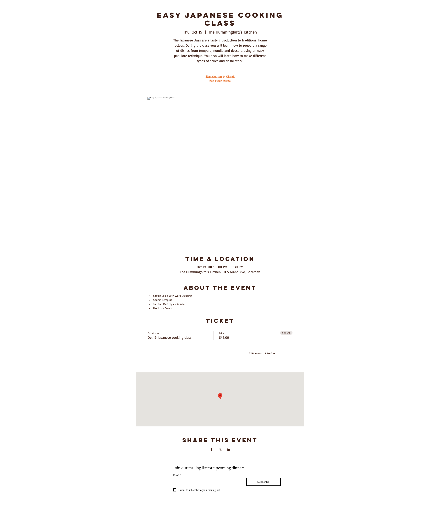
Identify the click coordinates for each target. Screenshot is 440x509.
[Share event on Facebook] (211, 449)
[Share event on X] (220, 449)
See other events (220, 80)
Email (177, 475)
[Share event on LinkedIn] (228, 449)
